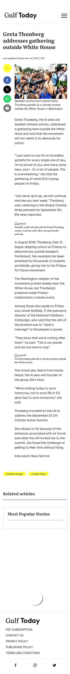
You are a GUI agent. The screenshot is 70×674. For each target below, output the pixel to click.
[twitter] (7, 89)
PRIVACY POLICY (17, 641)
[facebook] (7, 80)
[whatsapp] (7, 99)
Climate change (14, 474)
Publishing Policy (19, 647)
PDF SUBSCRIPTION (19, 629)
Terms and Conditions (23, 653)
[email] (7, 108)
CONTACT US (14, 635)
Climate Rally (38, 474)
